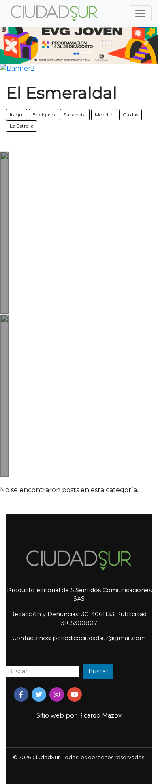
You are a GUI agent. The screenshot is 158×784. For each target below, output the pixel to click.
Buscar (98, 671)
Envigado (43, 114)
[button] (12, 41)
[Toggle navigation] (140, 13)
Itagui (16, 114)
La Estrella (22, 126)
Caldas (130, 114)
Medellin (104, 114)
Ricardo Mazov (100, 715)
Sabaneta (75, 114)
